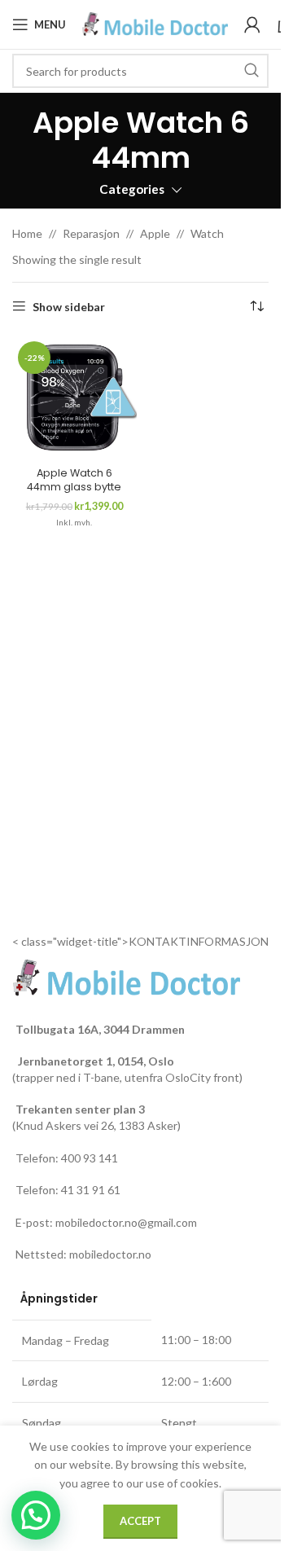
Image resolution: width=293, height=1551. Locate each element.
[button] (35, 1515)
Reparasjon (91, 233)
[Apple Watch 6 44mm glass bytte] (74, 398)
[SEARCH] (251, 71)
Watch (207, 233)
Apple (155, 233)
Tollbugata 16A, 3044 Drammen (100, 1029)
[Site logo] (155, 23)
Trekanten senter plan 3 (80, 1109)
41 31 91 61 (90, 1190)
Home (27, 233)
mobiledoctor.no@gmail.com (126, 1222)
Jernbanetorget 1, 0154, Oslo (94, 1061)
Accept (140, 1520)
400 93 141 (89, 1158)
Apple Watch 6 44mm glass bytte (74, 480)
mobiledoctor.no (110, 1254)
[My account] (252, 24)
